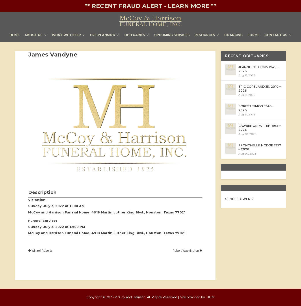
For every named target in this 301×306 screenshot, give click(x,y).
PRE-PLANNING (102, 35)
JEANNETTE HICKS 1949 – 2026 (258, 69)
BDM (210, 297)
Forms (253, 35)
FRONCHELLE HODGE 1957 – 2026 (259, 147)
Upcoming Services (172, 35)
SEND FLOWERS (239, 199)
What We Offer (66, 35)
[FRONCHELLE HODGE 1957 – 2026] (230, 148)
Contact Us (275, 35)
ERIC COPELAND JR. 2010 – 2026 (259, 89)
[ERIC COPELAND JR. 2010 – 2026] (230, 89)
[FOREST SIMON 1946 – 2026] (230, 109)
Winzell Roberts (41, 250)
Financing (233, 35)
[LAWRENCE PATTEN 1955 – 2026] (230, 128)
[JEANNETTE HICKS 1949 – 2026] (230, 69)
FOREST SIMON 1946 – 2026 (256, 108)
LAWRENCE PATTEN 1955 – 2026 (259, 128)
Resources (205, 35)
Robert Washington (186, 250)
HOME (14, 35)
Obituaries (134, 35)
